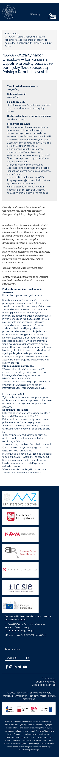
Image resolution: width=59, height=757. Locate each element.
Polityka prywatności (45, 681)
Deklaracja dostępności (44, 685)
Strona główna (12, 33)
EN (54, 17)
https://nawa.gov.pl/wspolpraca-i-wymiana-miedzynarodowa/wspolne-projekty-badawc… (29, 108)
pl (50, 17)
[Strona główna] (8, 12)
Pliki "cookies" (49, 678)
